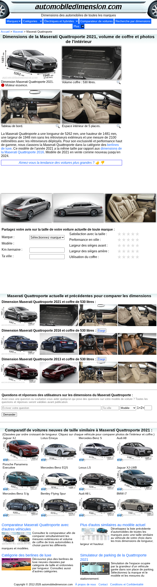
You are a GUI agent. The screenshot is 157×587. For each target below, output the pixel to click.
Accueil (5, 31)
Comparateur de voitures (96, 21)
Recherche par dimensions (133, 21)
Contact (103, 584)
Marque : (8, 237)
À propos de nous (85, 584)
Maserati (18, 31)
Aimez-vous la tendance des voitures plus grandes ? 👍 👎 (61, 162)
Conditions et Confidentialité (126, 584)
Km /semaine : (12, 249)
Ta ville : (7, 256)
